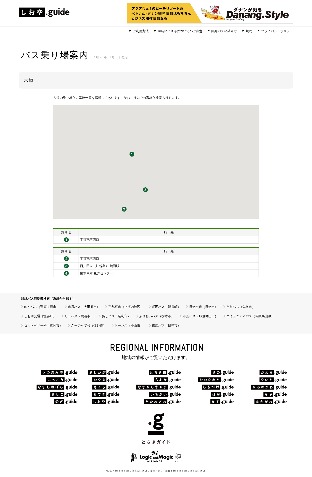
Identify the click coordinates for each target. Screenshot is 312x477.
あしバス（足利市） (116, 316)
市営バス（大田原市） (84, 307)
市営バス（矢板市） (240, 307)
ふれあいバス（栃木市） (156, 316)
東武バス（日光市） (166, 325)
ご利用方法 (141, 31)
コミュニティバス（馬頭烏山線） (250, 316)
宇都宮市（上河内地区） (125, 307)
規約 (249, 31)
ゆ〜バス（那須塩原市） (41, 307)
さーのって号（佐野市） (88, 325)
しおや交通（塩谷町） (40, 316)
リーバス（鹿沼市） (79, 316)
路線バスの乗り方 (224, 31)
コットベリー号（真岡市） (43, 325)
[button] (132, 154)
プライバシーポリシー (277, 31)
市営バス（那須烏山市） (200, 316)
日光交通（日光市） (203, 307)
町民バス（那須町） (166, 307)
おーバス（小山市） (129, 325)
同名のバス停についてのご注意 (180, 31)
